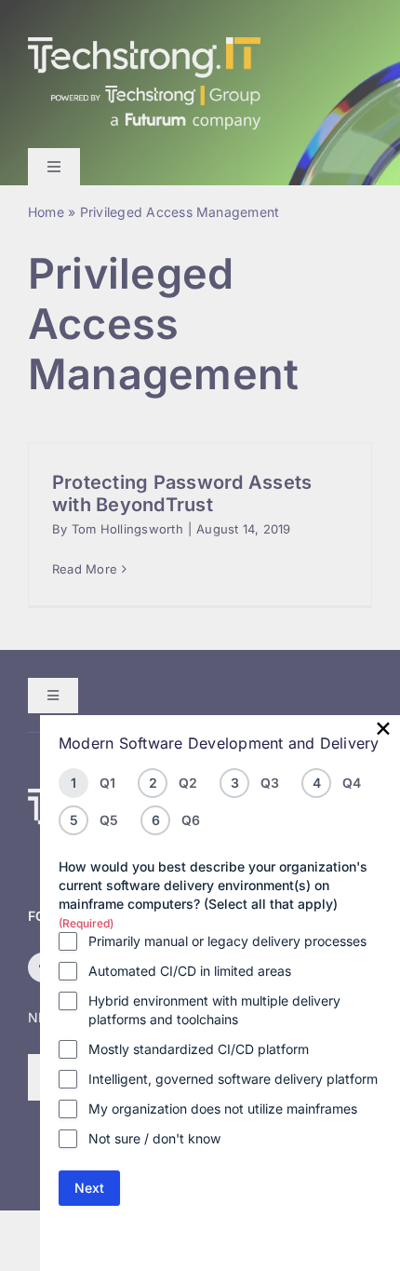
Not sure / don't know (154, 1138)
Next (89, 1188)
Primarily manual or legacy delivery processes (227, 941)
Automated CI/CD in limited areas (189, 971)
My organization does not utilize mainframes (222, 1108)
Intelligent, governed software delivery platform (233, 1079)
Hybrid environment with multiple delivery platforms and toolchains (214, 1010)
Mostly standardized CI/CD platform (198, 1049)
